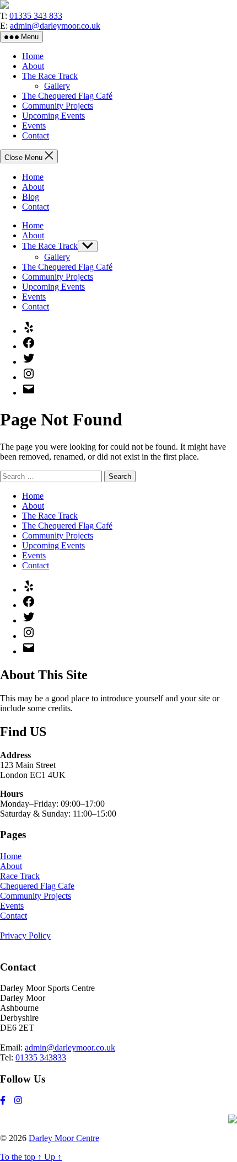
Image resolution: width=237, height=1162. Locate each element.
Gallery (57, 85)
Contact (35, 135)
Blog (30, 196)
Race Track (20, 876)
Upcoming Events (53, 115)
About (33, 66)
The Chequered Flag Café (67, 95)
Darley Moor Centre (64, 1138)
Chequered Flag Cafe (37, 886)
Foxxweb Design (23, 1120)
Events (34, 125)
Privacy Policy (25, 935)
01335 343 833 (35, 15)
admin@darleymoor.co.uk (55, 25)
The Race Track (50, 76)
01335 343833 (40, 1057)
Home (33, 56)
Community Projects (57, 105)
